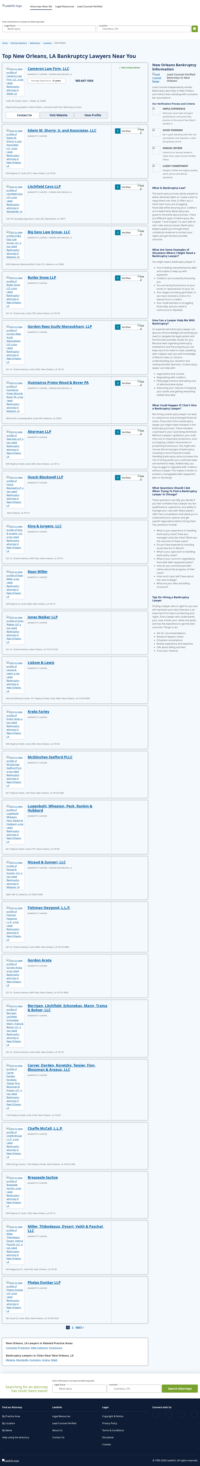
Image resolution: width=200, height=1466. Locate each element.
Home (5, 43)
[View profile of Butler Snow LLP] (15, 291)
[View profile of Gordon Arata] (15, 972)
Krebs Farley (38, 711)
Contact (24, 115)
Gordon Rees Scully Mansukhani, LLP (60, 326)
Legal (105, 1407)
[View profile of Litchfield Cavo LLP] (15, 198)
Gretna (46, 1360)
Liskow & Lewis (41, 662)
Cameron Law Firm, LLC (48, 68)
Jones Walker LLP (43, 616)
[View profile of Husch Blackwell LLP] (15, 491)
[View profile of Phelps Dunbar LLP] (15, 1296)
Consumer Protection (18, 1347)
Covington (35, 1360)
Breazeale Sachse (43, 1177)
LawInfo (57, 1407)
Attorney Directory (19, 43)
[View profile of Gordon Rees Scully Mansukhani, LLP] (15, 344)
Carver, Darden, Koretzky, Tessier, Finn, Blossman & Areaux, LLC (62, 1067)
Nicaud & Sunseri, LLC (47, 862)
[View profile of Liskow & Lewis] (15, 676)
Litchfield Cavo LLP (44, 186)
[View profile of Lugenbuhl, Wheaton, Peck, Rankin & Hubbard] (15, 823)
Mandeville (22, 1360)
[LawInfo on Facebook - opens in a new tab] (155, 1414)
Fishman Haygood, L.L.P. (49, 907)
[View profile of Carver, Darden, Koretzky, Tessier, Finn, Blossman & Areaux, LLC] (15, 1086)
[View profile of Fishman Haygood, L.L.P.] (15, 923)
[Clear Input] (92, 29)
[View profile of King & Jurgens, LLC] (15, 538)
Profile (92, 115)
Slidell (54, 1360)
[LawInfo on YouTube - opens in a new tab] (181, 1414)
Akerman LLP (39, 431)
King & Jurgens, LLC (45, 525)
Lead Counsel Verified (89, 6)
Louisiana (47, 43)
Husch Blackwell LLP (45, 476)
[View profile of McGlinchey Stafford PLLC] (15, 771)
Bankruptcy (35, 43)
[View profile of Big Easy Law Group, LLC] (15, 244)
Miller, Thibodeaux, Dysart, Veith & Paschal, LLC (66, 1228)
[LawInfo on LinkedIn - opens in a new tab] (194, 1414)
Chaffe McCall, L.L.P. (45, 1128)
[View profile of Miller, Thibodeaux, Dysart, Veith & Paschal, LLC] (15, 1244)
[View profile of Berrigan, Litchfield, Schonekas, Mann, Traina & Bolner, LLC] (15, 1025)
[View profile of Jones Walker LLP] (15, 629)
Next (79, 1327)
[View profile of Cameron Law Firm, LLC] (15, 81)
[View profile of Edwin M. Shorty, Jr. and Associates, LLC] (15, 148)
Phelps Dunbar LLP (44, 1282)
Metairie (10, 1360)
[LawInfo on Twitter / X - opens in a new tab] (168, 1414)
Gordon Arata (40, 960)
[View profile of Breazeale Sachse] (15, 1191)
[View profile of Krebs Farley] (15, 724)
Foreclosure (55, 1347)
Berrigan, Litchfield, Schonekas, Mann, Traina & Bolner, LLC (67, 1007)
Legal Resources (64, 6)
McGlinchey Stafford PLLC (50, 757)
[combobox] (49, 29)
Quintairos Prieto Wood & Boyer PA (58, 382)
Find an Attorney (12, 1407)
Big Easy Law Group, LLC (49, 231)
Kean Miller (38, 571)
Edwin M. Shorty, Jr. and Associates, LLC (62, 130)
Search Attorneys (180, 1389)
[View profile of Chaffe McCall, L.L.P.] (15, 1142)
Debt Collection (39, 1347)
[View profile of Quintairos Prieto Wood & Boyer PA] (15, 396)
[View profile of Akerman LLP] (15, 444)
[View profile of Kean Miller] (15, 584)
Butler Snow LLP (42, 277)
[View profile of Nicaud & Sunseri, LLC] (15, 874)
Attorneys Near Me (41, 6)
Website (58, 115)
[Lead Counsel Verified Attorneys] (158, 78)
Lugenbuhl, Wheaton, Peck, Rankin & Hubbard (60, 808)
